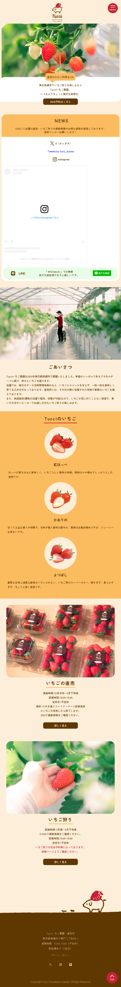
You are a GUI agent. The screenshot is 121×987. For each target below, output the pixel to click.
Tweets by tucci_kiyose (60, 151)
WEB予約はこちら (60, 102)
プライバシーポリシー (60, 955)
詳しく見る (60, 725)
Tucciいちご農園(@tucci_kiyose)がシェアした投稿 (44, 259)
